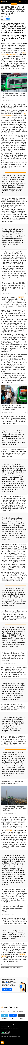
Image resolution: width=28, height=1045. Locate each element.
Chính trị (15, 1011)
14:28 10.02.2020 (5, 16)
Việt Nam (10, 964)
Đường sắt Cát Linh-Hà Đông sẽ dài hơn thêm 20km (12, 908)
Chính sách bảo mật (5, 1028)
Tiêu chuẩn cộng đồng (6, 1026)
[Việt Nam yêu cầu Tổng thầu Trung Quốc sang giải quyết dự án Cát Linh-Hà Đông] (14, 394)
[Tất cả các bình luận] (2, 1042)
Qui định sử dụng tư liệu (11, 1024)
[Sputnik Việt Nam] (4, 2)
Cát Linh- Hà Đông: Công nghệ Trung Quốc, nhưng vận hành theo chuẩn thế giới (14, 808)
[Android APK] (5, 1032)
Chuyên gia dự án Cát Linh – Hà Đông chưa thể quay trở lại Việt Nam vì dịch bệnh (14, 286)
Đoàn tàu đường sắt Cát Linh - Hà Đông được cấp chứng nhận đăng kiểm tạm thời (13, 656)
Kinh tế (21, 1011)
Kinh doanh (3, 964)
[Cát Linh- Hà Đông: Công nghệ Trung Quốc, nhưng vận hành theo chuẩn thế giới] (14, 795)
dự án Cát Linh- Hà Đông (13, 114)
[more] (25, 100)
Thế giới (9, 1011)
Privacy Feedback (15, 1028)
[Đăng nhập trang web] (22, 1)
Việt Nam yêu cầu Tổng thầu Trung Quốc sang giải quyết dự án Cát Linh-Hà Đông (14, 407)
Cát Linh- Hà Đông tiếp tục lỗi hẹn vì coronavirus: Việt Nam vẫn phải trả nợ (14, 95)
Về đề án (3, 1024)
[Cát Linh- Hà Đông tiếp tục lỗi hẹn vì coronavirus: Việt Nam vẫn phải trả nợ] (14, 82)
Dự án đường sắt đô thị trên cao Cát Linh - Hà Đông (11, 967)
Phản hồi (19, 1024)
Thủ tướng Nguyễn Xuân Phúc (13, 53)
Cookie (13, 1026)
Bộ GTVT (21, 297)
